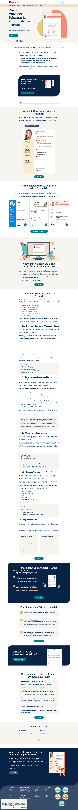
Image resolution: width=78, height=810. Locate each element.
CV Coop (41, 736)
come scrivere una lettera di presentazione (37, 635)
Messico (46, 794)
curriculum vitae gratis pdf (36, 280)
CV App (10, 795)
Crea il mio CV (27, 93)
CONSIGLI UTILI (23, 795)
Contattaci (36, 795)
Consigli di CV (22, 797)
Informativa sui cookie (14, 803)
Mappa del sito (37, 796)
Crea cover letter (19, 659)
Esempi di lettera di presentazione (25, 790)
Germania (46, 791)
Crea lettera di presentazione (24, 789)
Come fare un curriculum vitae (13, 794)
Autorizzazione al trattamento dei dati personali (30, 341)
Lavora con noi (41, 684)
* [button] (28, 47)
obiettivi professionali (28, 406)
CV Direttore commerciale (25, 733)
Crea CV (13, 35)
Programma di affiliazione (38, 794)
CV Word (26, 274)
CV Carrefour (22, 730)
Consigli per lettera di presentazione (25, 798)
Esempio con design (32, 125)
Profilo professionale (29, 382)
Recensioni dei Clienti (38, 797)
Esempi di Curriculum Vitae (16, 5)
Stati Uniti (46, 800)
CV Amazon (42, 733)
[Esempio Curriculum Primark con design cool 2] (25, 224)
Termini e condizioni (37, 790)
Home (10, 5)
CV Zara (41, 730)
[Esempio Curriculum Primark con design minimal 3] (46, 224)
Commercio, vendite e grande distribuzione (30, 5)
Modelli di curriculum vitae (12, 790)
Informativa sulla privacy (38, 791)
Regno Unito (46, 797)
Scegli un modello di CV (39, 231)
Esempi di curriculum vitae (12, 791)
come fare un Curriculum (33, 323)
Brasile (46, 789)
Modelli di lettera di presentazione (25, 791)
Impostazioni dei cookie (16, 807)
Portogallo (46, 796)
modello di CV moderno (24, 195)
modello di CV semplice (38, 195)
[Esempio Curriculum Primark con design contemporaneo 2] (66, 224)
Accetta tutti (24, 807)
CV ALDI (21, 736)
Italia (59, 2)
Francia (46, 790)
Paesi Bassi (46, 795)
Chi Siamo (36, 789)
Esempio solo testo (47, 125)
